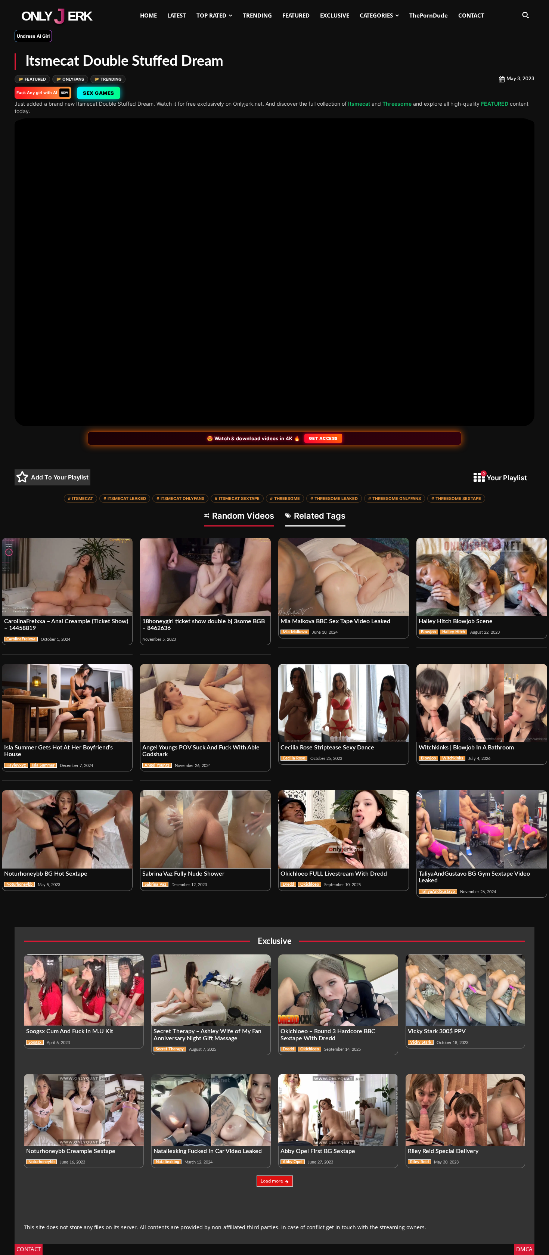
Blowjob (428, 632)
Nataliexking (167, 1162)
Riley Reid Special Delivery (443, 1151)
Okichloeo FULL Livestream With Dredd (333, 874)
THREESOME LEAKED (334, 498)
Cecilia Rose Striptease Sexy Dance (327, 748)
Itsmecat (359, 103)
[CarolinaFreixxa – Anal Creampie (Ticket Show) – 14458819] (67, 577)
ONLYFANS (70, 79)
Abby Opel (293, 1162)
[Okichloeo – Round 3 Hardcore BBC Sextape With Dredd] (338, 990)
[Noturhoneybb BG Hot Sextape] (67, 829)
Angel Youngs (157, 765)
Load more (272, 1181)
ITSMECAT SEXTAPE (237, 498)
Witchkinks (452, 758)
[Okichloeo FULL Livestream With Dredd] (343, 829)
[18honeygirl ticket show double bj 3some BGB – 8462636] (205, 577)
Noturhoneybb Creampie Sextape (70, 1151)
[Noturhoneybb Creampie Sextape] (84, 1110)
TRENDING (107, 79)
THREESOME (285, 498)
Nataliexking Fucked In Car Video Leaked (207, 1151)
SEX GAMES (98, 93)
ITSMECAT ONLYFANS (180, 498)
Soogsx (34, 1042)
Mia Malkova (295, 632)
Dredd (288, 884)
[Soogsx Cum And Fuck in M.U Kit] (84, 990)
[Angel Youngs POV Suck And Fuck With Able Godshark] (205, 703)
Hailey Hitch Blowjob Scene (456, 621)
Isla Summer (43, 765)
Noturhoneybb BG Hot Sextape (45, 874)
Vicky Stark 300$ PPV (437, 1031)
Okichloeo (309, 884)
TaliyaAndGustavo (438, 891)
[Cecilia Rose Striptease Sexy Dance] (343, 703)
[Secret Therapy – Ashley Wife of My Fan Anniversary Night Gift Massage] (211, 990)
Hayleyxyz (16, 765)
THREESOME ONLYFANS (394, 498)
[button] (525, 15)
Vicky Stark (420, 1042)
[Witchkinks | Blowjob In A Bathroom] (481, 703)
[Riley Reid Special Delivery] (465, 1110)
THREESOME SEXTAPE (456, 498)
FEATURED (32, 79)
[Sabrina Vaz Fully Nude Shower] (205, 829)
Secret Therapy (170, 1049)
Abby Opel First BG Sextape (317, 1151)
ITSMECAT (80, 498)
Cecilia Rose (294, 758)
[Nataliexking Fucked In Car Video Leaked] (211, 1110)
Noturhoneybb (19, 884)
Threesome (397, 103)
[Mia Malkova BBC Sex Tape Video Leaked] (343, 577)
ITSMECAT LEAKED (124, 498)
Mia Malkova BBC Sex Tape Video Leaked (335, 621)
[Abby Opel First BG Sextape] (338, 1110)
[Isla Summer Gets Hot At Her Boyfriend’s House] (67, 703)
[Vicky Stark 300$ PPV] (465, 990)
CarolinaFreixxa (20, 639)
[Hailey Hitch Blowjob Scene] (481, 577)
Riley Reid (419, 1162)
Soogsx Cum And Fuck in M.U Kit (69, 1031)
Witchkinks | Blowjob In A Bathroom (467, 748)
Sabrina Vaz (155, 884)
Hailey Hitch (453, 632)
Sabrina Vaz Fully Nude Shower (183, 874)
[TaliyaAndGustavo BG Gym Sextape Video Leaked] (481, 829)
